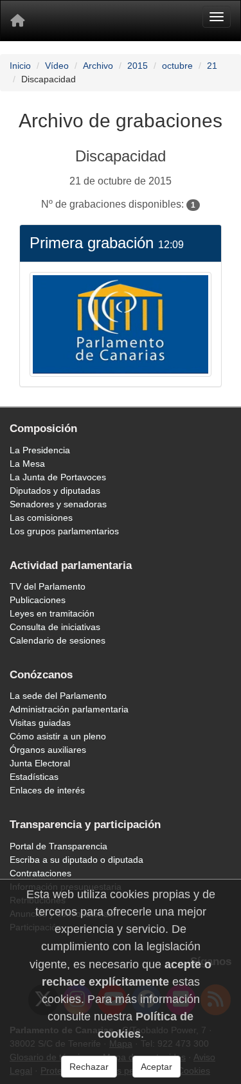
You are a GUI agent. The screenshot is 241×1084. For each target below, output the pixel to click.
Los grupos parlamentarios (64, 531)
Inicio (20, 65)
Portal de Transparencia (58, 846)
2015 (137, 65)
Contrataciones (40, 873)
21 (212, 65)
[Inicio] (17, 21)
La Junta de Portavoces (58, 477)
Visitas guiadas (40, 723)
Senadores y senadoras (58, 504)
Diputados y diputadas (55, 490)
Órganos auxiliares (48, 750)
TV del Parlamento (47, 586)
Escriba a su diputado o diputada (76, 859)
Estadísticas (34, 777)
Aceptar (156, 1066)
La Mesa (27, 463)
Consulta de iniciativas (55, 627)
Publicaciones (38, 600)
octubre (177, 65)
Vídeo (57, 65)
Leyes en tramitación (52, 613)
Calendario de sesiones (57, 640)
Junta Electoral (40, 763)
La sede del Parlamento (58, 696)
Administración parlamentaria (69, 709)
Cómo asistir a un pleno (58, 736)
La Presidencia (40, 450)
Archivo (98, 65)
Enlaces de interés (47, 790)
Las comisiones (41, 517)
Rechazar (89, 1066)
